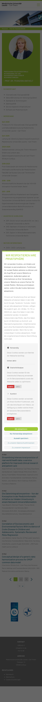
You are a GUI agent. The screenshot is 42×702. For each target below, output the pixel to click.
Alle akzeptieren (21, 429)
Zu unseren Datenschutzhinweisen (21, 443)
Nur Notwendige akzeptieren (21, 433)
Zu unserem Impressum (21, 447)
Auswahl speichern (21, 438)
